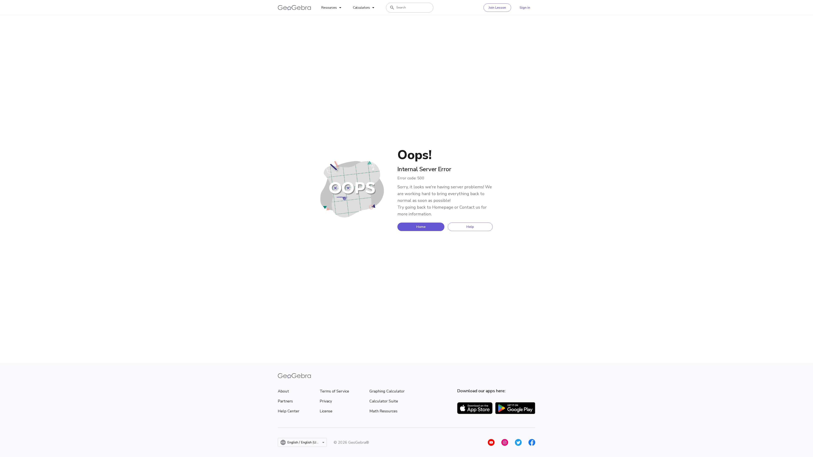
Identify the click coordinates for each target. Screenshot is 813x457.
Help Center (288, 411)
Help (470, 226)
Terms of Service (334, 391)
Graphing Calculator (387, 391)
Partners (285, 401)
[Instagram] (504, 442)
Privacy (326, 401)
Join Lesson (497, 7)
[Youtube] (491, 442)
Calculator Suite (383, 401)
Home (421, 226)
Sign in (525, 7)
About (283, 391)
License (326, 411)
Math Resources (383, 411)
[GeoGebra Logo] (294, 7)
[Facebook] (531, 442)
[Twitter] (518, 442)
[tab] (332, 7)
